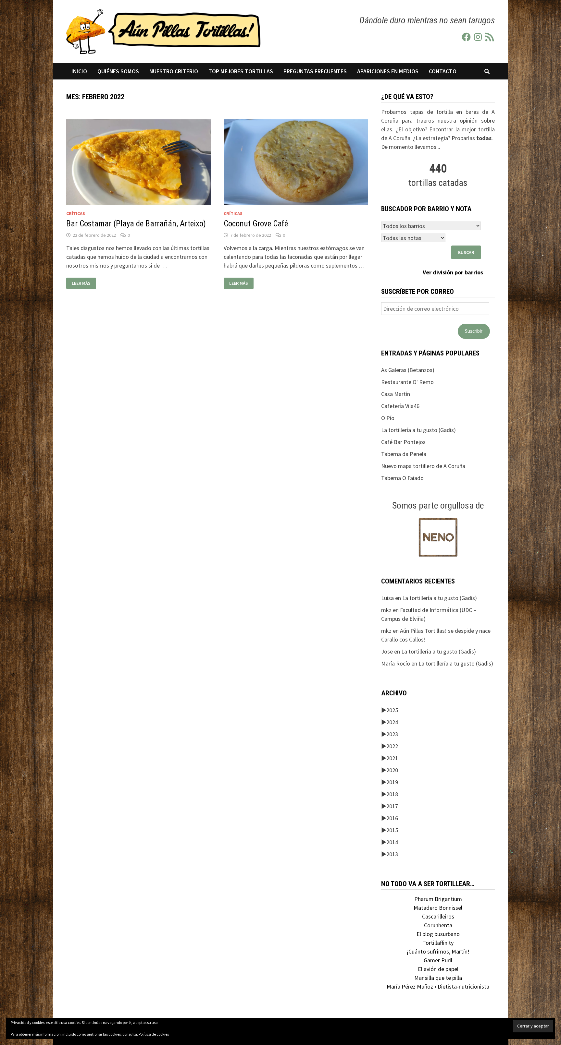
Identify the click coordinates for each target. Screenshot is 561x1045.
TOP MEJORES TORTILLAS (240, 71)
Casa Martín (395, 394)
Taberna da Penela (403, 454)
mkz (386, 610)
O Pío (387, 418)
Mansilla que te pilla (438, 977)
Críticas (75, 213)
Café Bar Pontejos (403, 442)
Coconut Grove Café (256, 223)
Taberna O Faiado (402, 478)
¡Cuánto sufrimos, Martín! (437, 951)
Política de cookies (154, 1034)
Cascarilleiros (438, 916)
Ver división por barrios (453, 272)
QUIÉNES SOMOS (118, 71)
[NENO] (438, 536)
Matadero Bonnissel (438, 907)
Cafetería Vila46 (400, 406)
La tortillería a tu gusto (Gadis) (418, 430)
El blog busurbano (438, 934)
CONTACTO (442, 71)
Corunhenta (438, 925)
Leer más (82, 283)
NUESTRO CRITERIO (173, 71)
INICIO (79, 71)
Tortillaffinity (438, 942)
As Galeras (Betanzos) (407, 370)
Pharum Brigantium (438, 899)
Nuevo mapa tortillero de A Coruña (423, 466)
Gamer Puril (438, 960)
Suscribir (473, 331)
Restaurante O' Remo (407, 382)
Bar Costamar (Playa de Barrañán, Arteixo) (136, 223)
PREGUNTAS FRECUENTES (315, 71)
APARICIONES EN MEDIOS (387, 71)
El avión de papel (438, 969)
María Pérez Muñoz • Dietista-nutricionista (438, 986)
